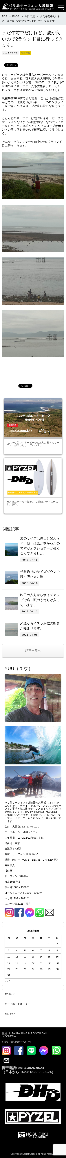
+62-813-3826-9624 (36, 1072)
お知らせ (10, 993)
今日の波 (25, 52)
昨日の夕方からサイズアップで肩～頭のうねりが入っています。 (40, 600)
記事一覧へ (33, 650)
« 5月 (8, 980)
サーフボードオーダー (17, 1003)
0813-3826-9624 (30, 1068)
